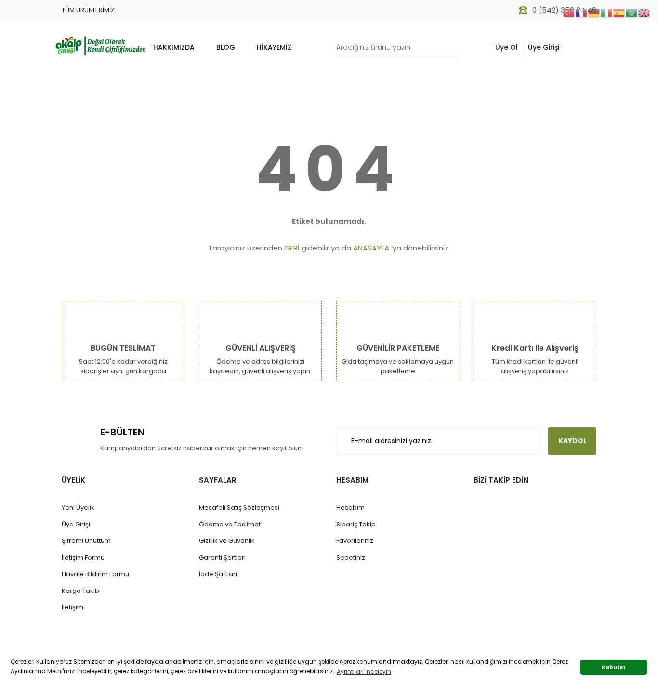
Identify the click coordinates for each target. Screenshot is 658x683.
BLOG (225, 47)
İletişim (72, 607)
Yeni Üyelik (78, 507)
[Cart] (583, 47)
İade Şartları (218, 573)
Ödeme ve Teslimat (230, 524)
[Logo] (100, 44)
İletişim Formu (83, 557)
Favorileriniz (354, 540)
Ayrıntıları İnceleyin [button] (364, 672)
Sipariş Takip (356, 524)
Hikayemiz (274, 47)
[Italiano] (607, 12)
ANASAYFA (371, 248)
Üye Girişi (543, 47)
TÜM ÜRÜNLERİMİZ (88, 9)
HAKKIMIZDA (174, 47)
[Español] (619, 12)
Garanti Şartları (222, 557)
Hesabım (350, 507)
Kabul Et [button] (614, 667)
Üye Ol (506, 47)
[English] (644, 12)
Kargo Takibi (81, 590)
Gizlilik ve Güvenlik (227, 540)
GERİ (292, 248)
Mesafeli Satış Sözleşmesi (239, 507)
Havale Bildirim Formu (95, 573)
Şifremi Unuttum (86, 540)
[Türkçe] (569, 12)
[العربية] (632, 12)
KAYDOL (572, 441)
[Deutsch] (594, 12)
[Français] (582, 12)
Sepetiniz (350, 557)
